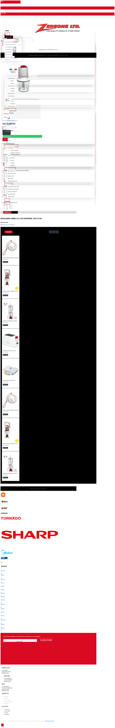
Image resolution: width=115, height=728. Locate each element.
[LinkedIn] (7, 655)
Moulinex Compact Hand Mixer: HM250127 (11, 257)
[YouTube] (7, 659)
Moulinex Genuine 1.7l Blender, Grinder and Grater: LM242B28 (11, 443)
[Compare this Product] (6, 139)
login (5, 224)
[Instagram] (7, 652)
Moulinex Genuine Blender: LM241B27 (10, 320)
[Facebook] (7, 644)
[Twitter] (7, 648)
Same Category (53, 231)
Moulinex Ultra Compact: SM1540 (9, 380)
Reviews (15, 212)
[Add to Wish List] (4, 139)
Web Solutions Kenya (49, 721)
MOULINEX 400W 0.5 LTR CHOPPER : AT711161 (48, 49)
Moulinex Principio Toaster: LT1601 (10, 202)
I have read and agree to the (14, 641)
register (8, 224)
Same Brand (8, 231)
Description (7, 212)
